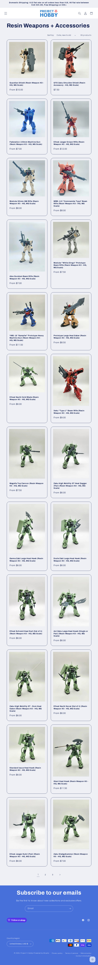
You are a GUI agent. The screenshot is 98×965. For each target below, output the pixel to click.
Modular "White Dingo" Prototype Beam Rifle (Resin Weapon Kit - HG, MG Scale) (70, 265)
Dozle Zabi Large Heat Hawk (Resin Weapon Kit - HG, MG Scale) (70, 559)
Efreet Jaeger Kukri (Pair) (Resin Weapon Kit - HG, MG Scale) (25, 855)
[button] (6, 13)
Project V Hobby (27, 953)
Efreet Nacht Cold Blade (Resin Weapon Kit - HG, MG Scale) (24, 398)
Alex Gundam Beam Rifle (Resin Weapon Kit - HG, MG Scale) (24, 277)
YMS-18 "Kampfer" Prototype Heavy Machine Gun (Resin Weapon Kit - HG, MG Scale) (27, 337)
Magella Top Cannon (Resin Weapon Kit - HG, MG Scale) (27, 484)
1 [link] (38, 875)
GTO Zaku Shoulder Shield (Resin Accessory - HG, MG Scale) (69, 84)
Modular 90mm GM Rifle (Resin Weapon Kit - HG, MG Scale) (24, 202)
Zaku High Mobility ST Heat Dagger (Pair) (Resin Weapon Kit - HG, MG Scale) (70, 485)
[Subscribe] (70, 908)
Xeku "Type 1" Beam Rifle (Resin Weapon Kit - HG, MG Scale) (69, 412)
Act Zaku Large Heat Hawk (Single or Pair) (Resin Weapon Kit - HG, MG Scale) (71, 633)
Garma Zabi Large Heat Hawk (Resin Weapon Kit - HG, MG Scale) (26, 559)
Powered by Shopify (41, 953)
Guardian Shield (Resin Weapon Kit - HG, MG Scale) (27, 84)
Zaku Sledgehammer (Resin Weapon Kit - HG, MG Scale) (71, 855)
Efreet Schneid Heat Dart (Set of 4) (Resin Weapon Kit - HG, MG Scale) (26, 632)
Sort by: (50, 35)
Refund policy (86, 953)
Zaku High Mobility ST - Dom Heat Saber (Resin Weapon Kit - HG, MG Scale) (26, 708)
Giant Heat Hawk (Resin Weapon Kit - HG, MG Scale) (71, 782)
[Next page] (60, 875)
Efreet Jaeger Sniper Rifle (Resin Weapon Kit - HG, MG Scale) (69, 143)
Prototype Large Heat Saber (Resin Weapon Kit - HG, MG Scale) (70, 336)
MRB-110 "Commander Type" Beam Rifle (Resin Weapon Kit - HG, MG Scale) (70, 203)
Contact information (83, 956)
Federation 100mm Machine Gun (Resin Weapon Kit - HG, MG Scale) (26, 143)
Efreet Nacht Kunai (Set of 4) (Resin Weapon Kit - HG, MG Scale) (70, 707)
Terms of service (71, 953)
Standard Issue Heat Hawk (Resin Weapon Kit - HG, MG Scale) (25, 769)
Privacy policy (57, 953)
